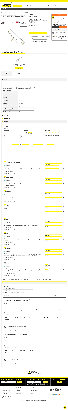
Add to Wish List (34, 36)
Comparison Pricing (43, 400)
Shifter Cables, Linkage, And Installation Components (12, 12)
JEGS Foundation (34, 390)
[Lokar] (3, 24)
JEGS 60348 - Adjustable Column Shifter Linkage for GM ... (19, 65)
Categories (8, 8)
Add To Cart (38, 32)
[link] (9, 22)
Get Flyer (59, 381)
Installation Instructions (6, 394)
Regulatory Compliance (6, 396)
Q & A (5, 282)
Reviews (6, 121)
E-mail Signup (18, 393)
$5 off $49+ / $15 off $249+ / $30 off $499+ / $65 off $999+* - (34, 1)
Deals (34, 8)
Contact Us (4, 389)
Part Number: (3, 19)
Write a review (9, 24)
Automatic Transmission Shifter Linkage (25, 91)
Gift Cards (18, 390)
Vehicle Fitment (7, 118)
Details (5, 79)
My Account (18, 389)
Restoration (47, 8)
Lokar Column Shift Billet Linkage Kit (26, 12)
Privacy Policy (38, 400)
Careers (32, 393)
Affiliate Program (33, 394)
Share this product (45, 36)
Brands (20, 8)
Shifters (2, 12)
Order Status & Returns (6, 390)
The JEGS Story (33, 389)
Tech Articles (60, 8)
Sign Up (19, 381)
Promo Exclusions (5, 397)
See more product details (33, 23)
